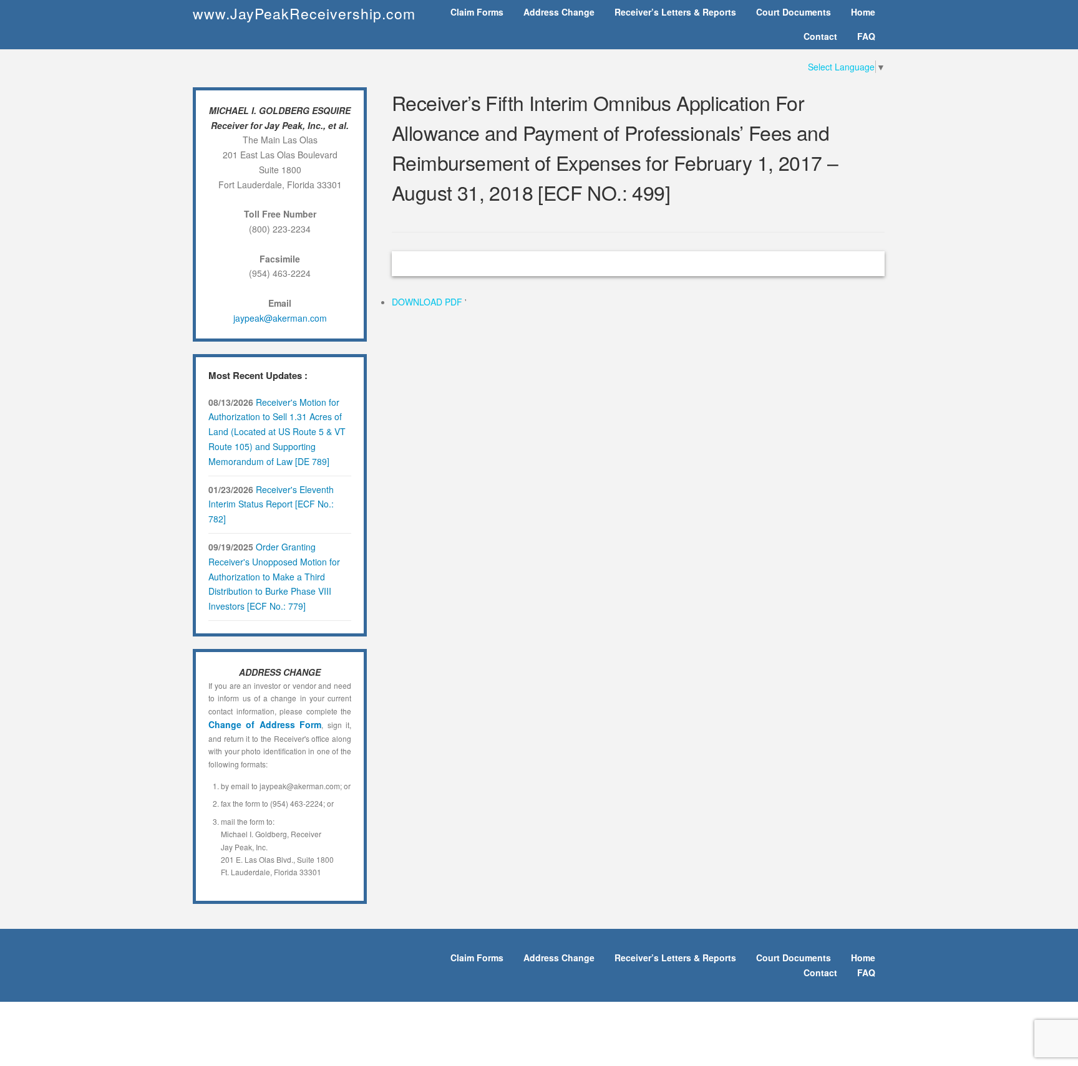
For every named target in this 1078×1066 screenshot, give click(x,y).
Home (863, 12)
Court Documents (793, 12)
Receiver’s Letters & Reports (675, 12)
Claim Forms (476, 12)
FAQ (866, 36)
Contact (820, 36)
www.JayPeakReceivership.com (304, 13)
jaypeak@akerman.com (280, 318)
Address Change (559, 12)
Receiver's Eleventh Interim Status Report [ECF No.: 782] (271, 504)
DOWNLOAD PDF (428, 301)
